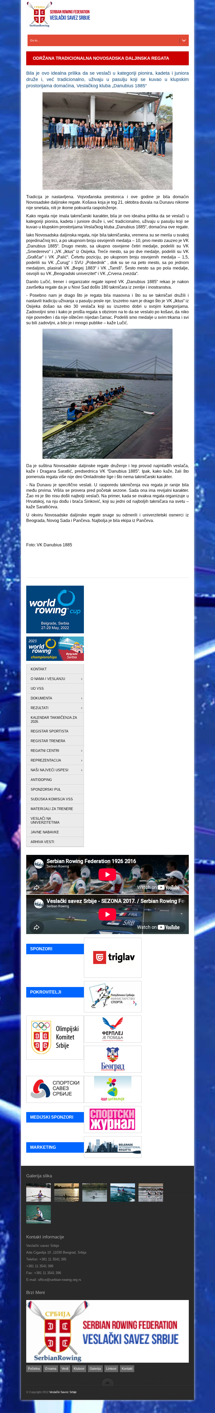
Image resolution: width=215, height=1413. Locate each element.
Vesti (65, 1369)
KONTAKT (39, 669)
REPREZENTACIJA (46, 760)
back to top (107, 1382)
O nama (50, 1369)
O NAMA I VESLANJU (48, 679)
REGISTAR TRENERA (48, 741)
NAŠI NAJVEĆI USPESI (49, 770)
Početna (34, 1369)
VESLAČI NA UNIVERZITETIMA (45, 820)
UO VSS (37, 689)
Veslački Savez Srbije (63, 1392)
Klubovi (79, 1369)
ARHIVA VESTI (42, 842)
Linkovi (111, 1369)
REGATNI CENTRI (45, 751)
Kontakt (127, 1369)
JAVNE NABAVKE (45, 832)
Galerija (95, 1369)
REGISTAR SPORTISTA (49, 731)
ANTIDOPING (41, 780)
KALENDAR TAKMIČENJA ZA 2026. (54, 720)
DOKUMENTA (41, 698)
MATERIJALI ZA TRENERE (52, 809)
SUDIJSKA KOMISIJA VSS (52, 799)
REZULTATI (40, 708)
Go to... (35, 40)
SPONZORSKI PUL (46, 789)
